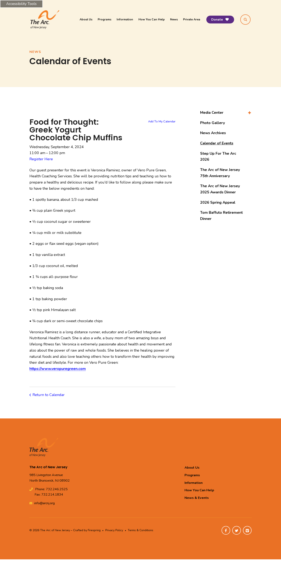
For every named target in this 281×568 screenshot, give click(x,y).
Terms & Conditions (140, 530)
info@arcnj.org (44, 503)
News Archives (213, 132)
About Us (86, 19)
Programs (104, 19)
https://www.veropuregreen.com (57, 368)
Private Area (191, 19)
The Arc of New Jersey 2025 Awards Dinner (220, 189)
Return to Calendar (49, 394)
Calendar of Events (216, 143)
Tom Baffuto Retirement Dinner (221, 215)
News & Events (197, 498)
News (174, 19)
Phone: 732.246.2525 (51, 489)
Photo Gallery (212, 122)
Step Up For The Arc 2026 (218, 156)
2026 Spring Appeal (217, 202)
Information (125, 19)
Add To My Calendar (161, 121)
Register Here (41, 159)
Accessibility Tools (21, 3)
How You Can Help (151, 19)
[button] (245, 19)
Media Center (211, 112)
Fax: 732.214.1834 (49, 494)
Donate (217, 19)
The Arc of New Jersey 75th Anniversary (220, 172)
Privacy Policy (114, 530)
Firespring (94, 530)
